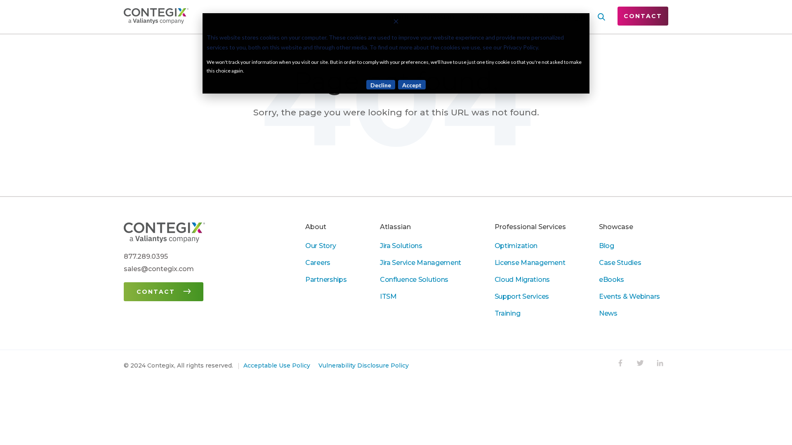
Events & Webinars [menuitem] (629, 296)
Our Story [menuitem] (320, 246)
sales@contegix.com (159, 269)
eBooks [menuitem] (611, 279)
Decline (380, 85)
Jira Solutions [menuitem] (401, 246)
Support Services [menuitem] (522, 296)
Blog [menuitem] (606, 246)
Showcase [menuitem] (616, 227)
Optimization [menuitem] (516, 246)
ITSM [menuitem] (388, 296)
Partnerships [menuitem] (326, 279)
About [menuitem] (315, 227)
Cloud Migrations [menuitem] (522, 279)
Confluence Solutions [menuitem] (414, 279)
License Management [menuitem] (530, 263)
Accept (412, 85)
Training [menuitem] (508, 313)
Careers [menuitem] (317, 263)
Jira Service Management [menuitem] (420, 263)
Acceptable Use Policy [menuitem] (276, 365)
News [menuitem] (608, 313)
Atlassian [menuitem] (395, 227)
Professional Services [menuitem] (530, 227)
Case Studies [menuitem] (620, 263)
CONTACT (643, 16)
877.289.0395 (146, 256)
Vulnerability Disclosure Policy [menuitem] (363, 365)
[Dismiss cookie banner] (396, 22)
